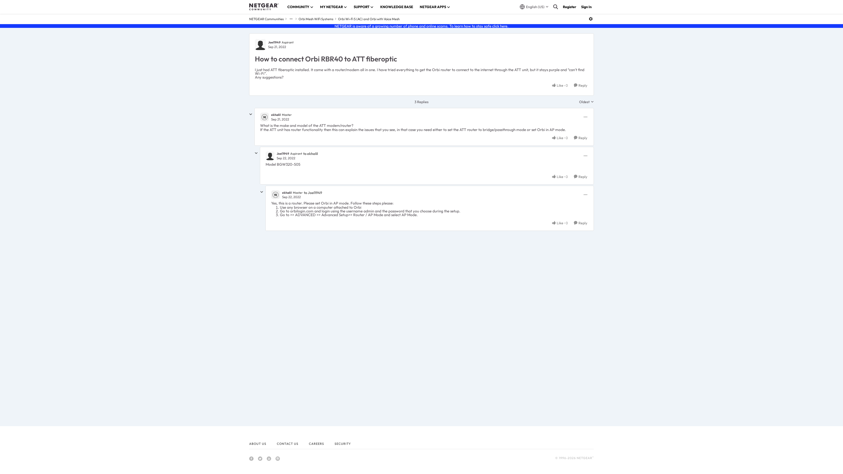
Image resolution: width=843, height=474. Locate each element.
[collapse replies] (250, 114)
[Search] (555, 6)
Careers (316, 444)
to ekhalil (310, 153)
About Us (257, 444)
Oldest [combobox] (586, 102)
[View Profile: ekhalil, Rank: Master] (264, 117)
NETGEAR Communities (266, 19)
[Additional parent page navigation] (291, 19)
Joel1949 (274, 42)
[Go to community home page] (264, 6)
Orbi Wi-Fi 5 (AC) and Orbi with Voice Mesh (369, 19)
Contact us (287, 444)
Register (569, 7)
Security (343, 444)
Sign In (586, 7)
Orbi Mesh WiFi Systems (316, 19)
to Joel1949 (313, 192)
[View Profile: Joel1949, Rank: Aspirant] (260, 44)
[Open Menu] (591, 19)
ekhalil (276, 114)
